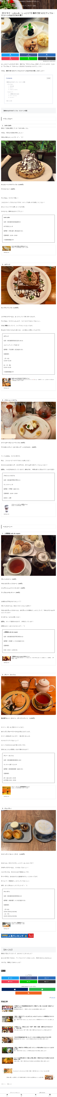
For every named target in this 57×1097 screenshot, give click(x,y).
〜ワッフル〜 (10, 84)
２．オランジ (10, 87)
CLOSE (48, 78)
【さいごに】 (9, 100)
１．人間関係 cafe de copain (13, 93)
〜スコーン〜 (10, 92)
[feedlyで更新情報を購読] (42, 989)
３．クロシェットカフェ (13, 89)
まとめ (3, 970)
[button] (53, 503)
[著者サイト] (15, 989)
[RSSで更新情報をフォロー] (28, 993)
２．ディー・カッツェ (12, 95)
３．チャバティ (11, 97)
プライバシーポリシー (15, 1092)
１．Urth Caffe (11, 86)
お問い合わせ (42, 1092)
